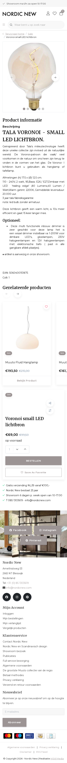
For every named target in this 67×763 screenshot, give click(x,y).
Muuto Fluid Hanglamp (21, 362)
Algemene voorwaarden (21, 747)
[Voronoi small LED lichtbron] (33, 76)
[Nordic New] (19, 13)
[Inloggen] (48, 14)
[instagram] (17, 597)
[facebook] (7, 597)
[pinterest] (27, 597)
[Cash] (40, 736)
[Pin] (29, 736)
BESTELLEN (33, 460)
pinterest (35, 540)
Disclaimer (26, 752)
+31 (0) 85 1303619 (18, 583)
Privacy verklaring (49, 747)
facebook (20, 530)
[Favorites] (54, 14)
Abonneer (14, 722)
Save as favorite (35, 472)
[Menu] (4, 25)
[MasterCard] (7, 736)
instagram (49, 530)
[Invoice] (51, 736)
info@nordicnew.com (19, 587)
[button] (24, 109)
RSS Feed (41, 752)
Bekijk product (27, 380)
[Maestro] (18, 736)
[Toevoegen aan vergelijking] (50, 410)
